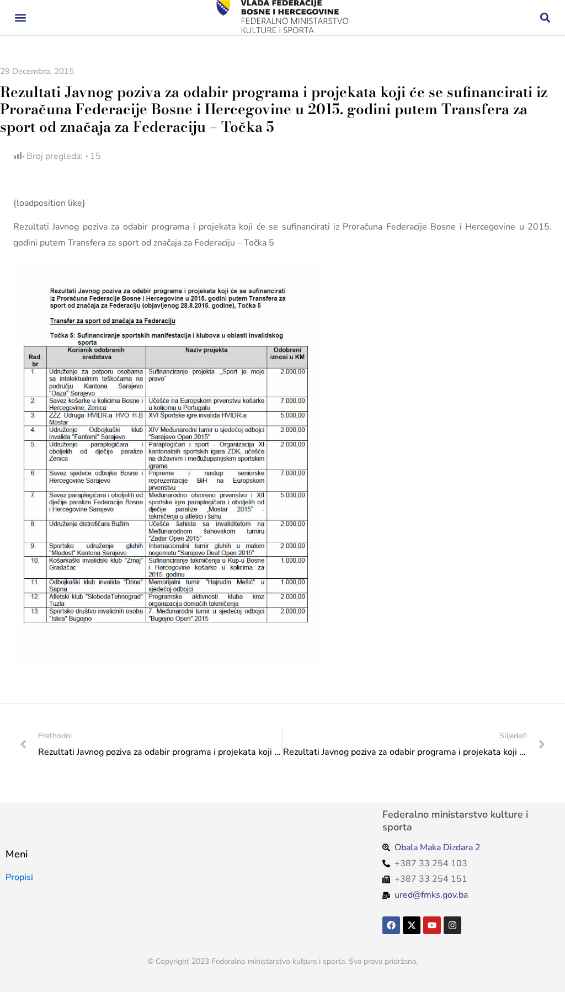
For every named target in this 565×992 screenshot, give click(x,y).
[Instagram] (452, 925)
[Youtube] (432, 925)
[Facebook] (391, 925)
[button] (20, 18)
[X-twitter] (411, 925)
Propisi (19, 877)
